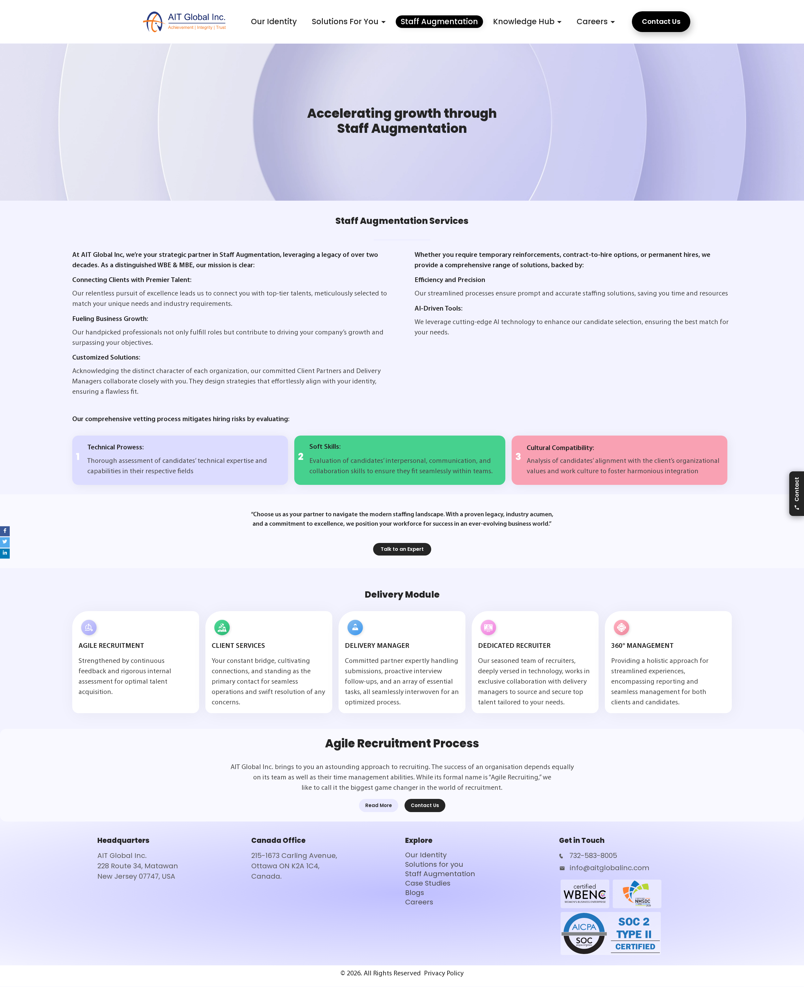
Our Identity (274, 21)
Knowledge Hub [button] (524, 21)
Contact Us (425, 805)
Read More (378, 805)
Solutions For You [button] (345, 21)
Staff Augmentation (439, 21)
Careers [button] (592, 21)
